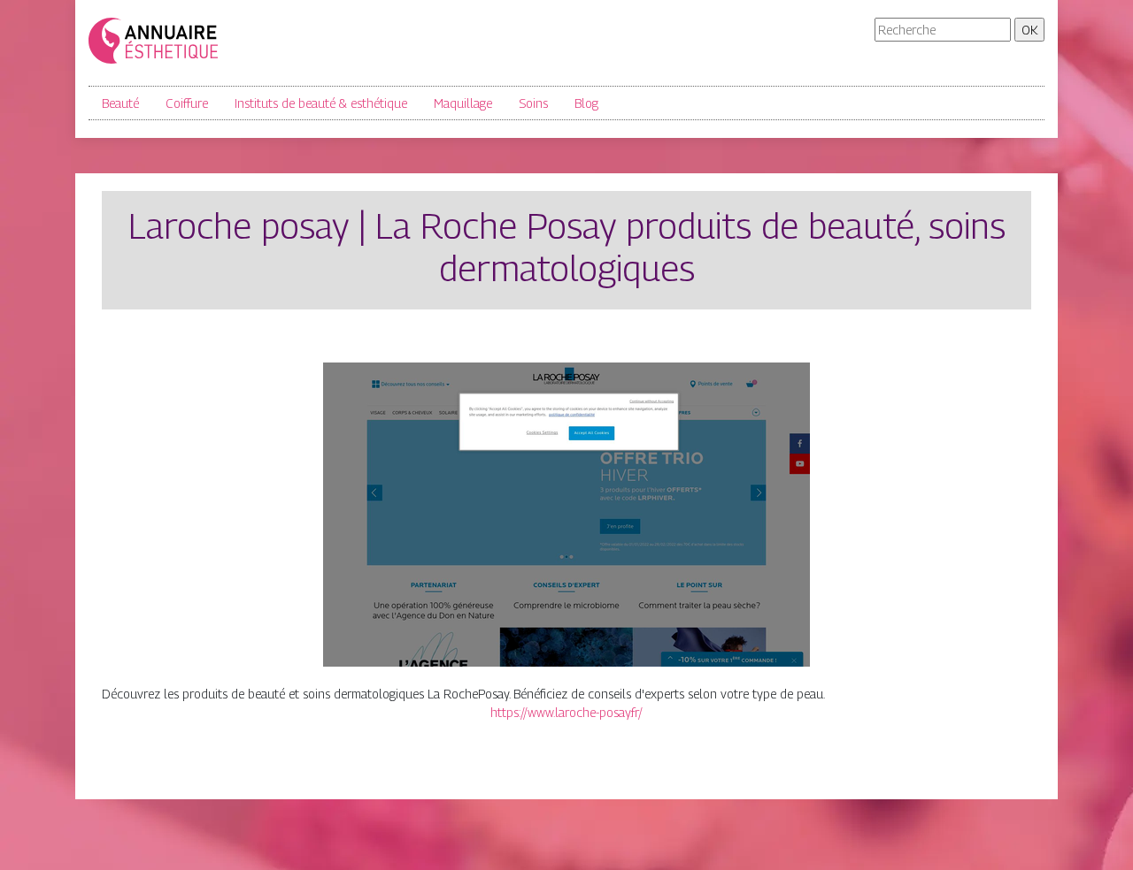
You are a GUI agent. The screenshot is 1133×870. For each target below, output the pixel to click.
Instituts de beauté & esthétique (321, 103)
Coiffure (187, 103)
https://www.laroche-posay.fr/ (566, 712)
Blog (586, 103)
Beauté (120, 103)
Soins (533, 103)
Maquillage (463, 103)
